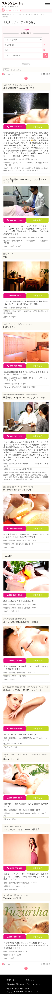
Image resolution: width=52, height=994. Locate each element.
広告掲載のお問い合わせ (15, 984)
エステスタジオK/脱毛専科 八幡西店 (20, 622)
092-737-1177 (16, 436)
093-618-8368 (16, 728)
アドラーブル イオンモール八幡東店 (21, 829)
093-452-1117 (16, 220)
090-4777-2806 (15, 660)
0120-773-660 (16, 868)
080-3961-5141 (15, 295)
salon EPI (7, 556)
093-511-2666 (16, 127)
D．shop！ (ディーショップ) (17, 490)
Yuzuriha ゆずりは (12, 898)
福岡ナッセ (11, 980)
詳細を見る (37, 127)
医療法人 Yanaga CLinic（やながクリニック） (25, 397)
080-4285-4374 (15, 937)
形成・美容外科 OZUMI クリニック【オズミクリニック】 (26, 180)
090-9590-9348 (15, 798)
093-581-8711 (16, 528)
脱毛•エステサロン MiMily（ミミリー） (23, 690)
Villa (5, 257)
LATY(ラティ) (9, 327)
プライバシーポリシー (34, 984)
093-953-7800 (16, 366)
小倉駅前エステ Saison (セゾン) (18, 88)
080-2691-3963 (15, 595)
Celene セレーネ (11, 759)
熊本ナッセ (30, 980)
